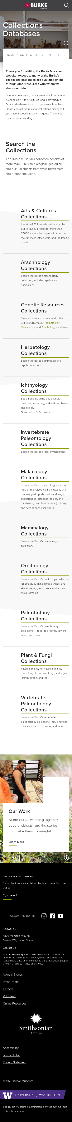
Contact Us (9, 947)
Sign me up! (10, 895)
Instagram (44, 916)
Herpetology (52, 322)
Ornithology (48, 327)
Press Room (11, 982)
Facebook (52, 916)
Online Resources (14, 1003)
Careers (8, 989)
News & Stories (13, 975)
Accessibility (11, 1048)
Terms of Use (11, 1055)
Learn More (16, 842)
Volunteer (9, 996)
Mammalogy (28, 327)
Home (10, 55)
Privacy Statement (14, 1062)
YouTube (60, 916)
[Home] (36, 6)
